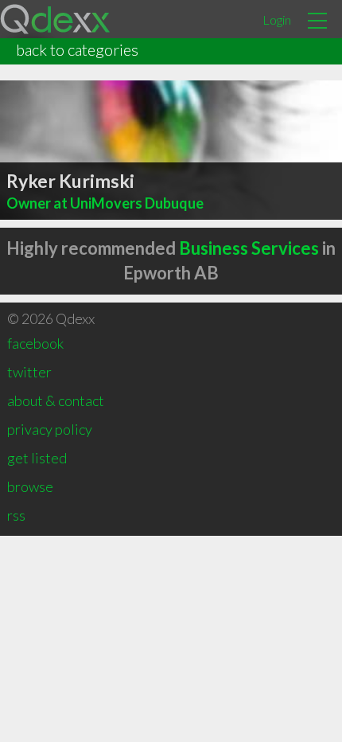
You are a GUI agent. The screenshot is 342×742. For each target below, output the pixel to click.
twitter (29, 372)
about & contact (55, 400)
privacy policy (49, 429)
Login (276, 19)
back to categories (77, 49)
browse (30, 486)
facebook (35, 343)
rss (16, 515)
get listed (37, 458)
